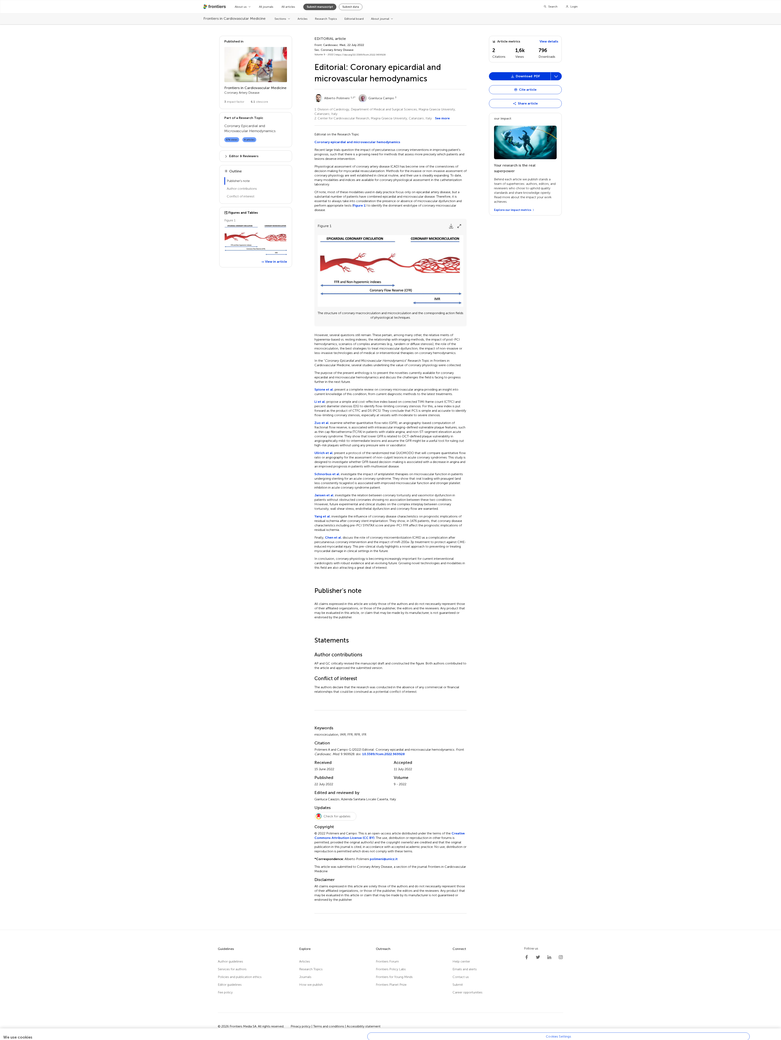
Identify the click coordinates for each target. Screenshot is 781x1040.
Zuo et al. (321, 423)
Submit (458, 985)
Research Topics (326, 19)
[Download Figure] (451, 226)
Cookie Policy (18, 1027)
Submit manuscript (320, 7)
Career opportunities (467, 992)
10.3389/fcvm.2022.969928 (383, 754)
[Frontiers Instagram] (560, 957)
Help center (461, 961)
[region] (390, 1024)
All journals (266, 7)
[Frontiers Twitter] (538, 957)
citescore (259, 101)
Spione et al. (324, 389)
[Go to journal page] (255, 64)
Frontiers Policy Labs (391, 969)
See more (442, 118)
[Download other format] (505, 392)
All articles (288, 7)
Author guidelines (230, 961)
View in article (276, 262)
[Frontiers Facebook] (526, 957)
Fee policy (225, 992)
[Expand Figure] (459, 226)
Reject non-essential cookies (558, 1026)
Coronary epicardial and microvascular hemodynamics (357, 142)
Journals (305, 977)
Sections (280, 19)
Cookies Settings (558, 1016)
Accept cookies (558, 1036)
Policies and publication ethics (240, 977)
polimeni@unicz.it (384, 859)
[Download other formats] (556, 76)
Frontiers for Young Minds (394, 977)
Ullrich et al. (323, 453)
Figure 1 (359, 205)
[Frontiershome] (215, 6)
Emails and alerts (465, 969)
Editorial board (354, 19)
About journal (380, 19)
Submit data (350, 7)
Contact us (461, 977)
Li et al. (320, 402)
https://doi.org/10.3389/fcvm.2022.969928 (360, 54)
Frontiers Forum (387, 961)
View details (549, 41)
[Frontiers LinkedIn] (549, 957)
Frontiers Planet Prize (391, 985)
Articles (303, 19)
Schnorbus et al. (327, 474)
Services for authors (232, 969)
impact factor (234, 101)
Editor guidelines (230, 985)
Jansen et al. (324, 495)
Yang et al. (322, 516)
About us (241, 7)
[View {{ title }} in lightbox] (255, 240)
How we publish (311, 985)
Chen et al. (333, 537)
